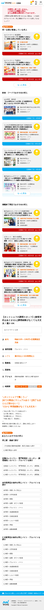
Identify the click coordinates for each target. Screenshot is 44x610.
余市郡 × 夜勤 (8, 499)
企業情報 (13, 600)
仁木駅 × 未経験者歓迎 (11, 566)
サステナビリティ (28, 600)
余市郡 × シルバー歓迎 (11, 520)
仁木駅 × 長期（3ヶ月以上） (12, 545)
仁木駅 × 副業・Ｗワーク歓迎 (13, 558)
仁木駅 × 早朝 (8, 579)
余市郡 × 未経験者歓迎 (11, 512)
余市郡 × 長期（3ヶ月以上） (12, 490)
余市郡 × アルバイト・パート (13, 507)
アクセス (20, 600)
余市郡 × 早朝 (8, 525)
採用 (36, 600)
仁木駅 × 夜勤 (8, 553)
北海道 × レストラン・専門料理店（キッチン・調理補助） (22, 466)
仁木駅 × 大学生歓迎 (10, 549)
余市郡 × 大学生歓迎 (10, 494)
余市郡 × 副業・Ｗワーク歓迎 (13, 503)
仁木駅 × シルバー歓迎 (11, 575)
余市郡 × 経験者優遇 (10, 529)
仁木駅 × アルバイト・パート (13, 562)
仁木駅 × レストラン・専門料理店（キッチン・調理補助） (22, 474)
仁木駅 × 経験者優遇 (10, 584)
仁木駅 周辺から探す (10, 450)
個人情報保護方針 (22, 602)
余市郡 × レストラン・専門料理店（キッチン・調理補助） (22, 470)
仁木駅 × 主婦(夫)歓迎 (10, 571)
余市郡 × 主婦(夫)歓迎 (10, 516)
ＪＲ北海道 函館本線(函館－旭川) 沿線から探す (19, 446)
